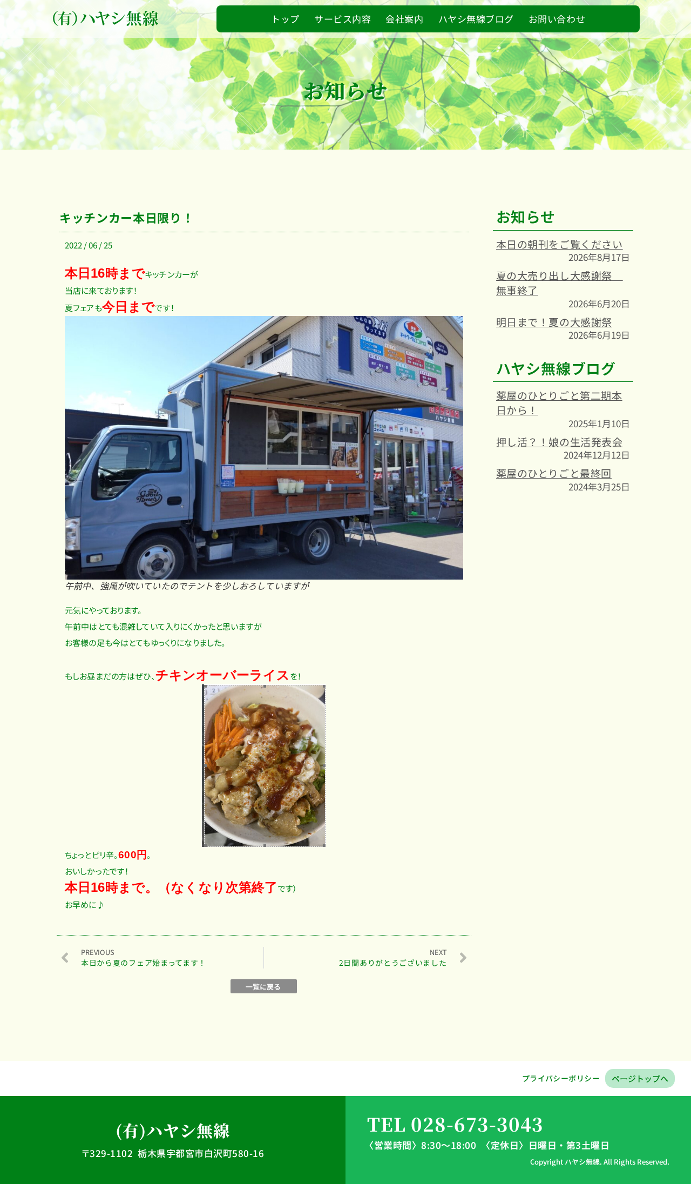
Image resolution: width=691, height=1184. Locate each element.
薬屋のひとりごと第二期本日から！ (559, 402)
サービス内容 (342, 18)
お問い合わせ (557, 18)
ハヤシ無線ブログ (476, 18)
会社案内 (404, 18)
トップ (285, 18)
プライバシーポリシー (561, 1078)
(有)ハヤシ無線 (172, 1130)
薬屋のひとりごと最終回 (554, 473)
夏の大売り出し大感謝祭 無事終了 (559, 282)
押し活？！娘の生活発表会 (559, 441)
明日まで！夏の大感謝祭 (554, 321)
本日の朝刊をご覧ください (559, 244)
